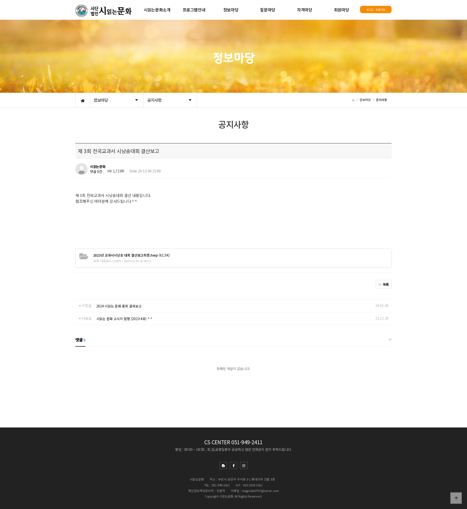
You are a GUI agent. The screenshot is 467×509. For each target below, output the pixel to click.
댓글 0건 (96, 171)
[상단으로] (456, 498)
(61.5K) (131, 255)
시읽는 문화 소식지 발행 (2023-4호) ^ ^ (124, 318)
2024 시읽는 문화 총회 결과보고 (119, 306)
